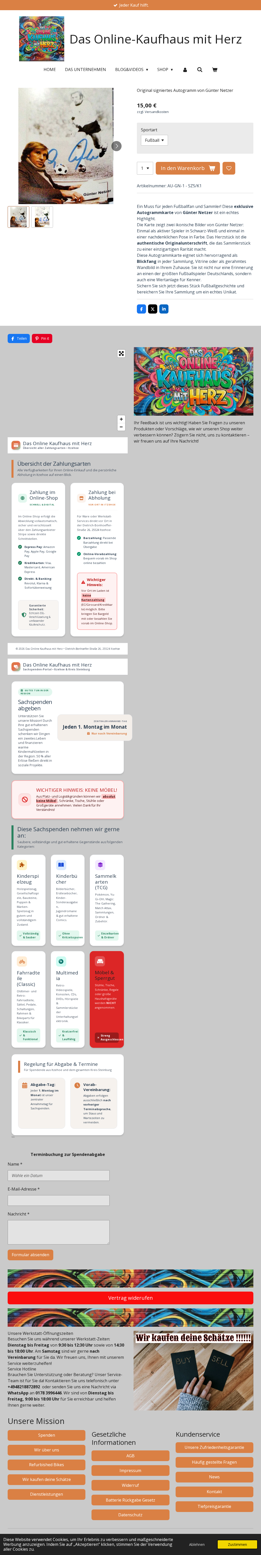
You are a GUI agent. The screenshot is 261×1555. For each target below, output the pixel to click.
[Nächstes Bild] (116, 146)
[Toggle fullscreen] (121, 353)
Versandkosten (157, 111)
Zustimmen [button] (237, 1544)
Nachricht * (19, 1214)
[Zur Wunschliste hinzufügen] (229, 168)
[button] (18, 217)
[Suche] (200, 69)
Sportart (149, 130)
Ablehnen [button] (197, 1544)
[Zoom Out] (121, 427)
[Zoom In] (121, 419)
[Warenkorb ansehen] (214, 69)
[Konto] (185, 69)
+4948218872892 (24, 1387)
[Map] (68, 390)
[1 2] (145, 168)
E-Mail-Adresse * (24, 1189)
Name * (15, 1164)
